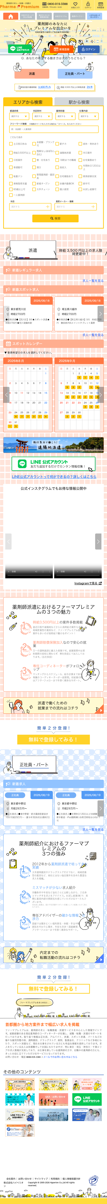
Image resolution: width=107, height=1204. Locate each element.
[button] (101, 314)
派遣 (32, 73)
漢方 (39, 167)
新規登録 (64, 49)
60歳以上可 (19, 189)
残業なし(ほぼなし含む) (46, 153)
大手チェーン (43, 189)
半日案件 (87, 153)
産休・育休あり (91, 144)
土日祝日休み (20, 144)
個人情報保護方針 (71, 1179)
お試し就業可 (89, 189)
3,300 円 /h (44, 87)
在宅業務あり (89, 160)
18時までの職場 (68, 160)
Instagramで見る (86, 583)
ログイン (90, 49)
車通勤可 (18, 167)
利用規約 (55, 1179)
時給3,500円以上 (22, 153)
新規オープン (43, 183)
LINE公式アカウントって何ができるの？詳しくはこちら (54, 476)
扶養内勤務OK (67, 183)
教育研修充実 (89, 176)
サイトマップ (41, 1179)
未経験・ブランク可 (45, 144)
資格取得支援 (20, 183)
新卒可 (86, 183)
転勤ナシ (18, 176)
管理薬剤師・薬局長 (45, 176)
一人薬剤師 (19, 195)
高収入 (63, 167)
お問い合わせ (25, 1179)
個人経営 (64, 189)
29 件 (90, 87)
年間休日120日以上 (92, 167)
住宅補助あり (66, 176)
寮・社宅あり (43, 160)
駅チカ (63, 144)
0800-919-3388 (33, 1057)
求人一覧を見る (93, 280)
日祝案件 (18, 160)
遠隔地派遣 (65, 153)
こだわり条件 (16, 137)
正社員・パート (75, 73)
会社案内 (10, 1179)
